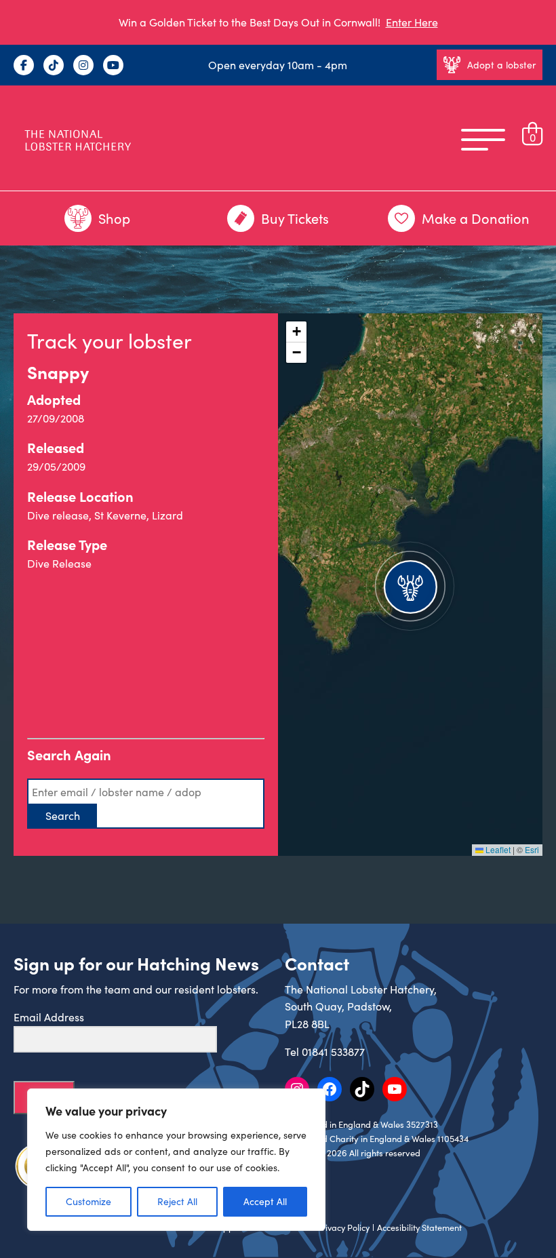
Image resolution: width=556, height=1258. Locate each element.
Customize (88, 1201)
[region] (176, 1159)
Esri (532, 849)
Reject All (177, 1201)
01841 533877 (333, 1051)
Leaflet (497, 849)
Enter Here (412, 22)
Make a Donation (476, 218)
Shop (114, 218)
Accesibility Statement (419, 1227)
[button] (410, 584)
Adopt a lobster (501, 64)
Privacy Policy (343, 1227)
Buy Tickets (295, 218)
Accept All (265, 1201)
